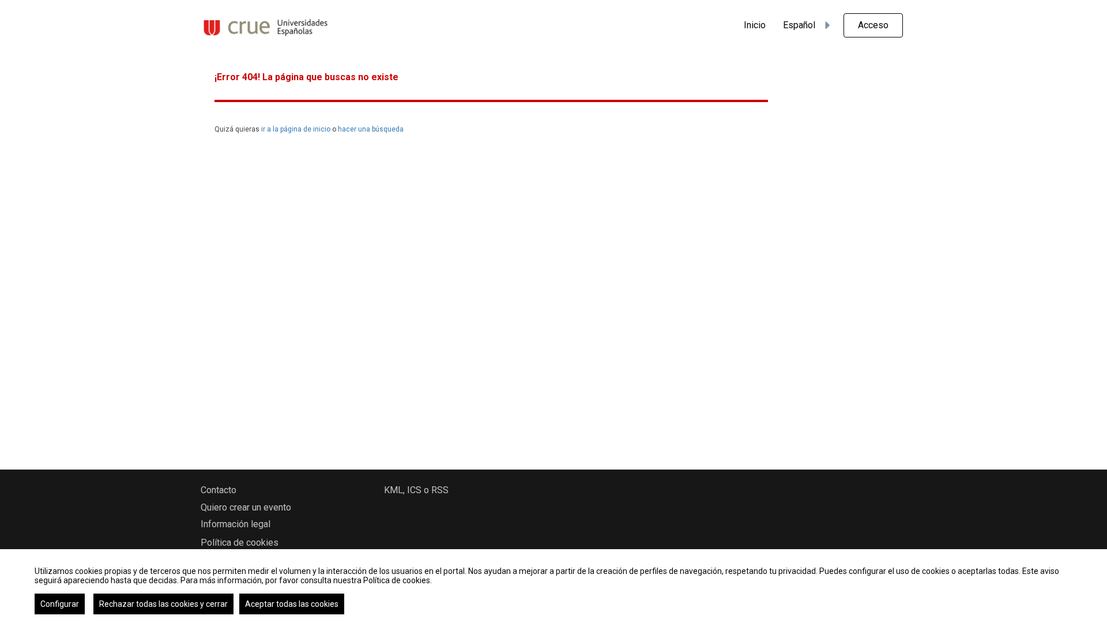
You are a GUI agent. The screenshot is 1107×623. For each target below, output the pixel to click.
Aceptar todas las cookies (291, 604)
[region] (553, 586)
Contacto (218, 490)
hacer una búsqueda (371, 129)
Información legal (235, 524)
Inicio (755, 25)
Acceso (873, 25)
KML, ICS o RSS (416, 490)
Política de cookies (239, 542)
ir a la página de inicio (295, 129)
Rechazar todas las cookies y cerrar (163, 604)
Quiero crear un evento (246, 507)
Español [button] (799, 25)
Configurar (59, 604)
